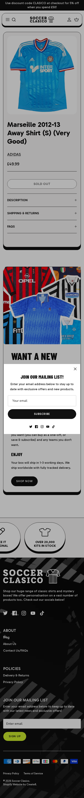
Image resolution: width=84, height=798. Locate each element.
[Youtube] (47, 426)
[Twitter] (30, 426)
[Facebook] (36, 426)
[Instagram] (42, 426)
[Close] (75, 369)
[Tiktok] (53, 426)
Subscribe (42, 414)
